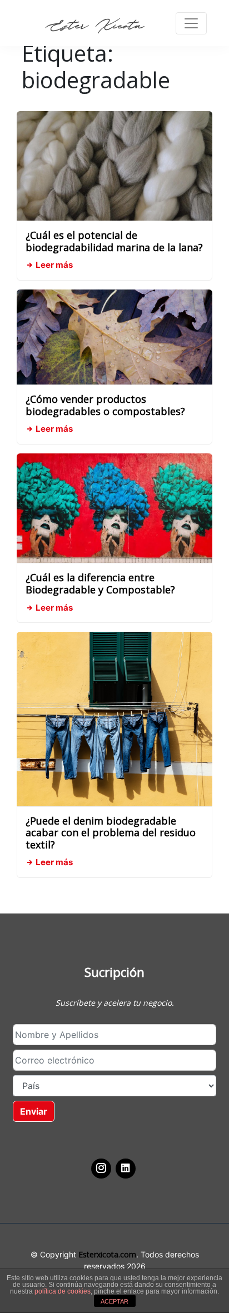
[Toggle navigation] (191, 23)
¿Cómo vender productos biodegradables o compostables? (105, 405)
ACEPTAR (114, 1301)
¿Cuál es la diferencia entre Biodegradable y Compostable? (100, 583)
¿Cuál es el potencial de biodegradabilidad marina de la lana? (114, 241)
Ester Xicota (94, 26)
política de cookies (62, 1291)
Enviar (33, 1111)
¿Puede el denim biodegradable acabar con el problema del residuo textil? (111, 832)
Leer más (53, 264)
